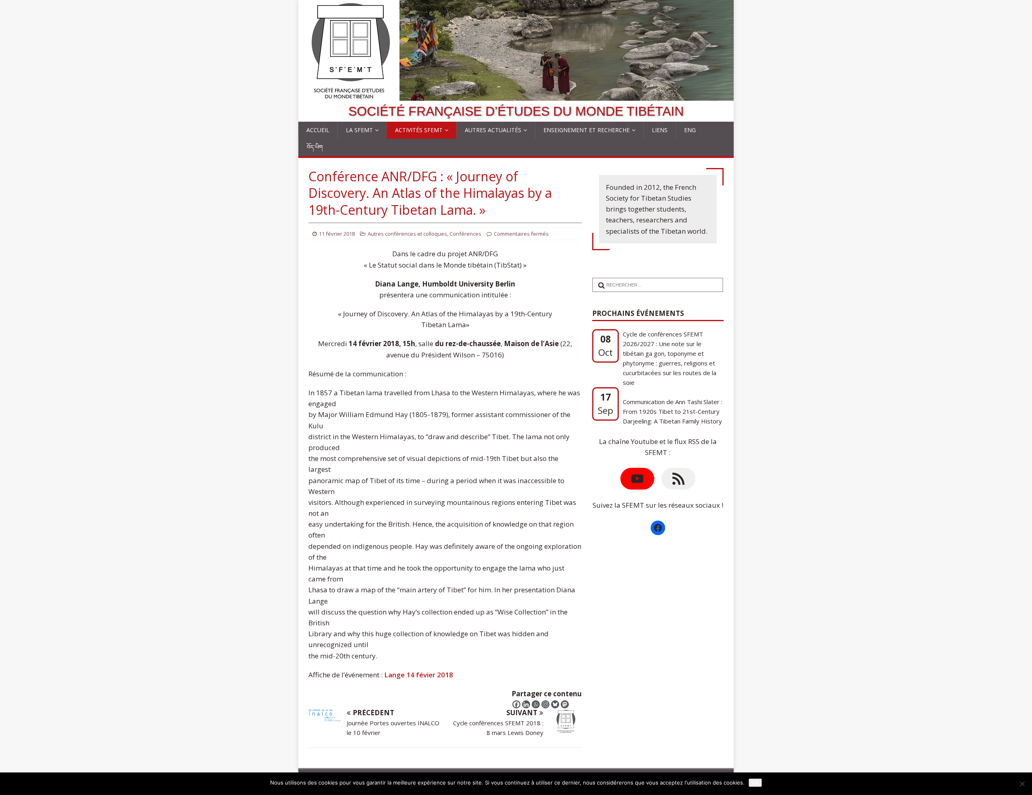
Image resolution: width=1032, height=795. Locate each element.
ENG (690, 130)
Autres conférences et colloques (407, 233)
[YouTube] (637, 479)
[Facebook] (516, 704)
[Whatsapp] (536, 704)
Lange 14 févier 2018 (418, 674)
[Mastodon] (565, 704)
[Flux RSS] (678, 479)
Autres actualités (493, 130)
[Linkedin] (526, 704)
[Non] (1022, 784)
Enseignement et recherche (586, 130)
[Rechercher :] (654, 280)
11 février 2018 (337, 233)
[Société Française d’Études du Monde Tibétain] (516, 95)
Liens (660, 130)
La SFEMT (359, 130)
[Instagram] (545, 704)
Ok (755, 783)
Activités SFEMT (419, 130)
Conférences (465, 233)
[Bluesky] (555, 704)
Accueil (317, 130)
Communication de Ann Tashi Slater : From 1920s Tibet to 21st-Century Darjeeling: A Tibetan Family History (672, 378)
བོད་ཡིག (315, 147)
